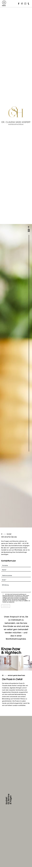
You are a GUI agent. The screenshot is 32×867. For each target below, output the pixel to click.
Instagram (25, 3)
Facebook (18, 3)
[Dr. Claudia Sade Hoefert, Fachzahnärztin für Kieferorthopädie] (16, 116)
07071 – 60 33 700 (28, 3)
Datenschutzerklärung (18, 594)
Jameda (22, 3)
